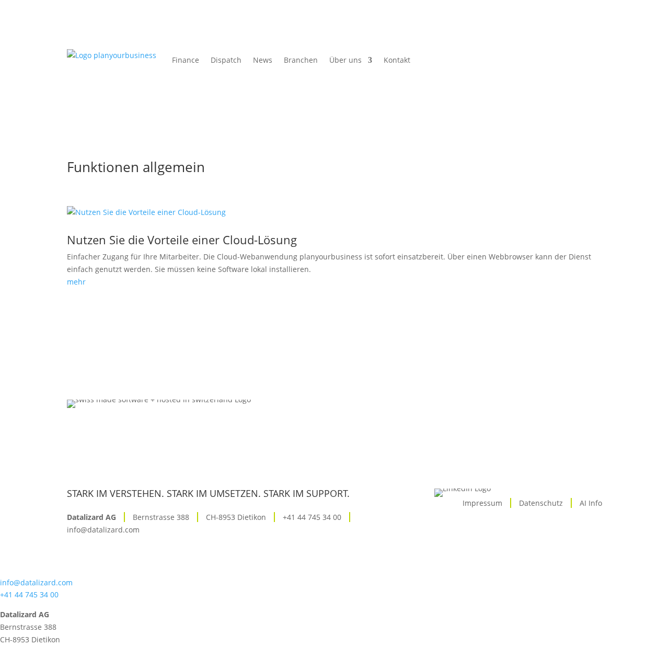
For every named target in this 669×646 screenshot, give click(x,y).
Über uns (345, 60)
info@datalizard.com (103, 530)
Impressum (482, 503)
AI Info (591, 503)
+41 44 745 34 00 (312, 517)
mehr (76, 282)
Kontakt (397, 60)
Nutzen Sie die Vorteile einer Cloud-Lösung (182, 239)
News (262, 60)
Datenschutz (541, 503)
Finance (185, 60)
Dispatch (226, 60)
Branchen (301, 60)
